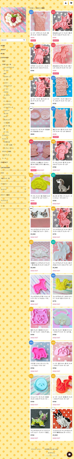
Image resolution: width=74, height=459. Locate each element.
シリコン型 (7, 123)
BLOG (3, 53)
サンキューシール (9, 148)
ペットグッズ (5, 155)
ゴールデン (7, 95)
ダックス (6, 113)
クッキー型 (7, 126)
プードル (6, 70)
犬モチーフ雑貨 (6, 151)
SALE (3, 61)
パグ (5, 98)
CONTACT (4, 162)
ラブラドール (7, 76)
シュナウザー (7, 104)
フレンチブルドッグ (9, 67)
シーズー (6, 89)
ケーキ (4, 158)
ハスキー (6, 83)
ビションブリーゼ (8, 107)
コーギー (6, 80)
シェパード (7, 110)
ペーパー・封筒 (8, 145)
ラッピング (5, 139)
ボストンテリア (8, 86)
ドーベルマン (7, 101)
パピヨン (6, 92)
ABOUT (3, 49)
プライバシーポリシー (36, 449)
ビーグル (6, 132)
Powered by (49, 455)
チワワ (5, 116)
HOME (32, 8)
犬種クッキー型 (6, 64)
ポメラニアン (7, 119)
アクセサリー (5, 135)
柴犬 (5, 73)
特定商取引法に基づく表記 (51, 449)
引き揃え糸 (7, 142)
